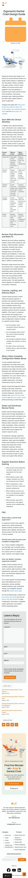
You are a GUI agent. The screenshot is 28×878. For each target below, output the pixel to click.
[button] (3, 5)
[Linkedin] (19, 870)
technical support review (18, 397)
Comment (7, 627)
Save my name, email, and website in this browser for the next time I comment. (14, 671)
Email (6, 653)
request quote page (15, 591)
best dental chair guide (9, 597)
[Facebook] (9, 870)
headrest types (14, 107)
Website (6, 660)
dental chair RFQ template (10, 599)
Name (6, 647)
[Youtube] (14, 870)
